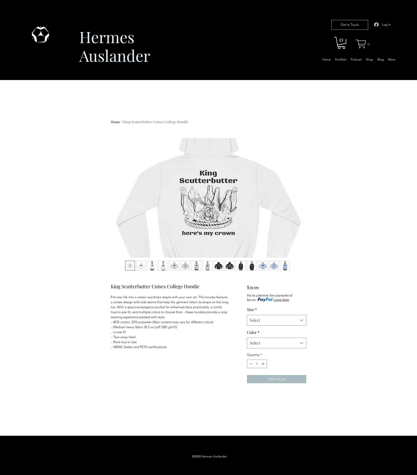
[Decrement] (250, 364)
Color (253, 332)
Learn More (281, 300)
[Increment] (263, 364)
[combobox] (276, 320)
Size (252, 309)
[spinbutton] (256, 364)
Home (115, 122)
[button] (341, 43)
